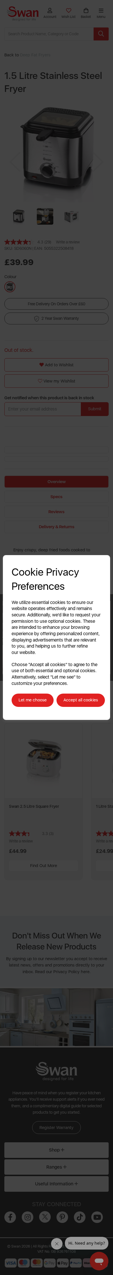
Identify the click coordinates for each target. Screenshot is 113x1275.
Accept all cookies (80, 700)
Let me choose (33, 700)
